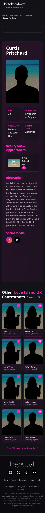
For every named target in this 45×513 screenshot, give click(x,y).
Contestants (29, 15)
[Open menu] (39, 5)
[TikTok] (27, 472)
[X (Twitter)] (19, 472)
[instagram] (9, 240)
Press (13, 480)
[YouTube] (35, 472)
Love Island (14, 196)
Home (4, 15)
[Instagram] (11, 472)
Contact (22, 480)
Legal (32, 480)
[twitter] (17, 240)
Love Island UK (16, 15)
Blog (6, 480)
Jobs (40, 480)
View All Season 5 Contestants (21, 448)
